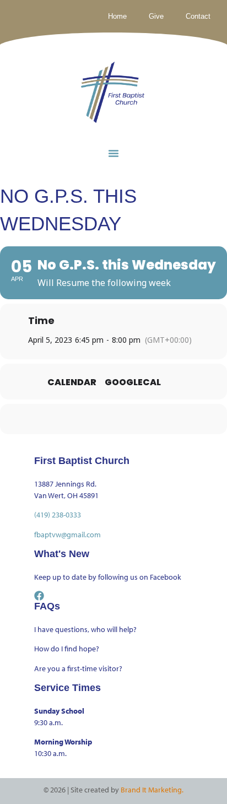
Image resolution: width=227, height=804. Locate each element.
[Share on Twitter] (101, 419)
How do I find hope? (66, 649)
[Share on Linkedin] (123, 419)
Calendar (71, 382)
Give (156, 16)
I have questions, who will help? (85, 629)
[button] (113, 153)
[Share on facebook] (79, 419)
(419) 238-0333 (57, 515)
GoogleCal (133, 382)
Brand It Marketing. (152, 790)
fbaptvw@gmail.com (67, 534)
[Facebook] (39, 596)
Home (117, 16)
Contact (198, 16)
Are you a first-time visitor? (78, 668)
